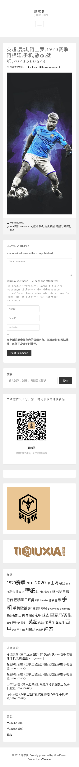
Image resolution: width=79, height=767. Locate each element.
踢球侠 (39, 11)
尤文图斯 (49, 592)
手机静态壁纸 (17, 223)
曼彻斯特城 (53, 609)
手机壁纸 (20, 608)
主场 (54, 583)
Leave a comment (51, 66)
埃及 (21, 592)
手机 (41, 226)
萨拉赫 (41, 622)
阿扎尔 (21, 629)
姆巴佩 (40, 592)
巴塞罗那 (62, 591)
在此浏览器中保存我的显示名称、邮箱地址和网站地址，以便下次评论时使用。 (37, 342)
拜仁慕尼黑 (34, 608)
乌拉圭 (62, 583)
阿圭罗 (59, 226)
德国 (37, 600)
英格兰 (24, 622)
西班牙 (60, 622)
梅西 (15, 615)
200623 (23, 226)
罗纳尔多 (16, 622)
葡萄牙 (50, 622)
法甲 (38, 615)
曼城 (46, 226)
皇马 (9, 622)
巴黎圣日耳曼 (24, 600)
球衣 (45, 615)
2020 (30, 226)
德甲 (51, 600)
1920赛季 (14, 226)
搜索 (9, 374)
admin (33, 66)
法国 (31, 615)
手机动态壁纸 (15, 723)
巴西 (10, 600)
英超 (52, 226)
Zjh (8, 654)
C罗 (48, 583)
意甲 (57, 600)
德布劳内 (44, 600)
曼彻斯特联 (64, 609)
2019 (30, 582)
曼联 (9, 615)
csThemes (45, 759)
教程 (9, 735)
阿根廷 (66, 226)
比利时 (23, 615)
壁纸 (35, 226)
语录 (14, 630)
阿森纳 (39, 629)
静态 (12, 229)
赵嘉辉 (11, 664)
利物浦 (14, 592)
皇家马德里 (61, 615)
